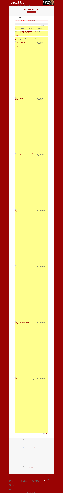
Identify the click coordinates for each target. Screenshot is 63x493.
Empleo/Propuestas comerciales (39, 8)
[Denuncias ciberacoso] (48, 480)
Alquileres (16, 8)
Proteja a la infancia (48, 479)
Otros (32, 9)
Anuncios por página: (37, 434)
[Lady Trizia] (31, 441)
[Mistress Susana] (31, 443)
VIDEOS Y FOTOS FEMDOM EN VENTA (25, 265)
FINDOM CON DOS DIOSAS (24, 209)
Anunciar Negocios (20, 8)
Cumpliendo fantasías (25, 8)
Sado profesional (45, 8)
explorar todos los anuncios (33, 20)
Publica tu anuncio (31, 11)
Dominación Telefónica (36, 9)
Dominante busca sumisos (31, 8)
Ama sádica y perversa (24, 377)
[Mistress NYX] (31, 458)
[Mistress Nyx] (31, 439)
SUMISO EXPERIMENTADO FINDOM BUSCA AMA (27, 37)
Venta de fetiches (29, 9)
